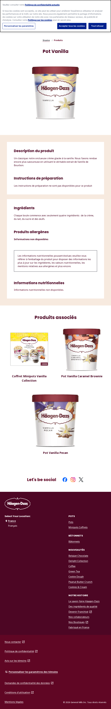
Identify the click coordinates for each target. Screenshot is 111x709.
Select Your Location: (17, 516)
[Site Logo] (17, 504)
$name (46, 40)
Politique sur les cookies (40, 20)
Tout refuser (97, 26)
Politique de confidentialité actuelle (42, 4)
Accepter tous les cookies (72, 26)
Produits (58, 40)
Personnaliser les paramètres (19, 26)
